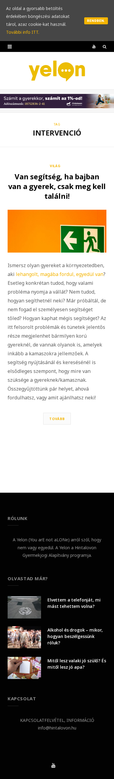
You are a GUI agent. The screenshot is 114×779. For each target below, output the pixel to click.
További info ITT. (22, 32)
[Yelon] (57, 71)
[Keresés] (104, 46)
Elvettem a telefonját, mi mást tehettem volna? (74, 603)
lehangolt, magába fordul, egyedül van (59, 274)
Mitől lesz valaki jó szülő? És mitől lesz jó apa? (76, 664)
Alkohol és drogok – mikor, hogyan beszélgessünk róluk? (75, 636)
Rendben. (96, 21)
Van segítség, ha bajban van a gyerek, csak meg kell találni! (57, 186)
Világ (55, 166)
